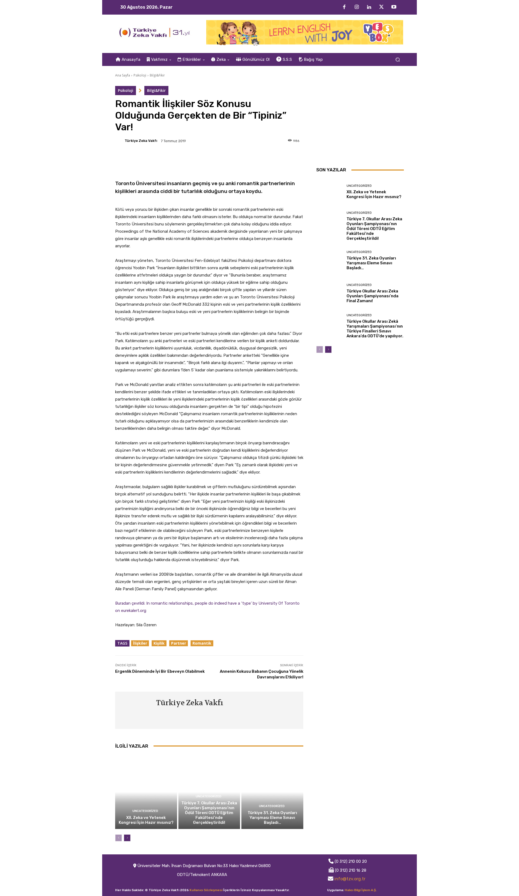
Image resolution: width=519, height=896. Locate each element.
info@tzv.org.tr (349, 878)
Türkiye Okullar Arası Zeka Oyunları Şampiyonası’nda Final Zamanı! (372, 296)
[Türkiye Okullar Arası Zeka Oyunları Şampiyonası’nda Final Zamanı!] (329, 293)
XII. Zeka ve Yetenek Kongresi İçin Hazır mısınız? (146, 820)
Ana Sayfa (122, 75)
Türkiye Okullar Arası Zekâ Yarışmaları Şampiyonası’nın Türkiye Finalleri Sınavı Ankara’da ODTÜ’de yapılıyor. (375, 328)
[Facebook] (344, 7)
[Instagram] (356, 7)
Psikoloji (140, 75)
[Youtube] (394, 7)
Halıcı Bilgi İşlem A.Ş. (361, 890)
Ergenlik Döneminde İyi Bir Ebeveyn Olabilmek (160, 671)
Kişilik (159, 643)
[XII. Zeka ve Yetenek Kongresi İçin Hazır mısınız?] (146, 792)
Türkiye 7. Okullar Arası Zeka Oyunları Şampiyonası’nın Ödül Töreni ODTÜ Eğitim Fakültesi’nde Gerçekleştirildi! (209, 813)
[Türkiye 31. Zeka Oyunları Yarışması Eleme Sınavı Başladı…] (272, 792)
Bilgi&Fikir (157, 75)
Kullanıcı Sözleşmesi (205, 890)
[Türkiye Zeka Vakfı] (119, 140)
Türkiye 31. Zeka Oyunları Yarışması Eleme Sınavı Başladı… (272, 817)
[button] (397, 59)
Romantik (201, 643)
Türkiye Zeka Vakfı (141, 140)
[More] (210, 159)
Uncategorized (145, 811)
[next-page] (127, 837)
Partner (178, 643)
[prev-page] (118, 837)
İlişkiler (140, 643)
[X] (381, 7)
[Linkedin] (369, 7)
